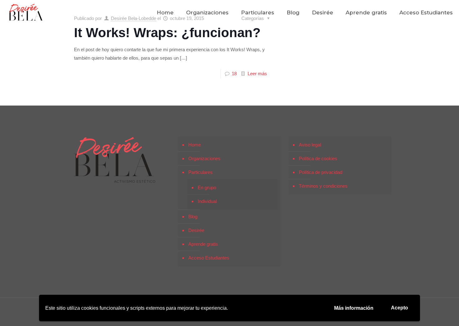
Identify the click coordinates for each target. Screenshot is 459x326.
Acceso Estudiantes (208, 257)
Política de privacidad (320, 172)
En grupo (207, 187)
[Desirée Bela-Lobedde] (26, 12)
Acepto (399, 307)
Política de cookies (318, 158)
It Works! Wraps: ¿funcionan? (167, 32)
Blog (192, 216)
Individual (207, 201)
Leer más (257, 73)
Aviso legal (310, 144)
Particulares (200, 172)
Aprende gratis (203, 244)
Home (194, 144)
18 (234, 73)
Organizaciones (204, 158)
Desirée (196, 230)
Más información (353, 308)
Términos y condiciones (323, 186)
